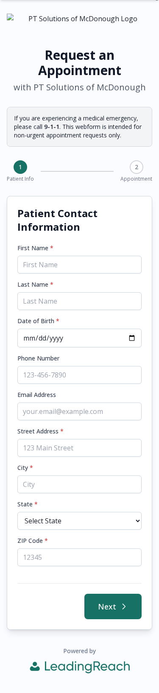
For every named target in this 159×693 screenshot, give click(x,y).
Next (107, 606)
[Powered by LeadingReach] (80, 667)
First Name (35, 248)
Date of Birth (38, 321)
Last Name (35, 284)
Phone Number (38, 358)
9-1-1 (51, 127)
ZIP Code (32, 541)
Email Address (36, 395)
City (25, 468)
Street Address (40, 431)
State (27, 504)
